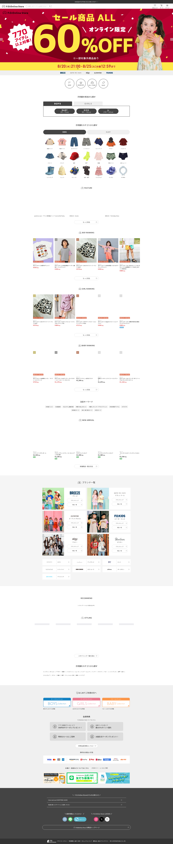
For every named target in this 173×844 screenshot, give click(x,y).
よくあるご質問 (104, 761)
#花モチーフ (98, 401)
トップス (45, 664)
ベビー (105, 664)
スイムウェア (46, 668)
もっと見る (86, 213)
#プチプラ (124, 398)
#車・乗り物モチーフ (87, 401)
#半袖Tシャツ (49, 398)
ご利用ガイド (94, 761)
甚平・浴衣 (121, 664)
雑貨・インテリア (80, 668)
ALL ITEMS (92, 85)
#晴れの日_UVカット (81, 398)
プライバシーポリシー (62, 834)
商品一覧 (74, 495)
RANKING (81, 85)
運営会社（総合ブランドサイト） (101, 834)
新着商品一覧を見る (86, 457)
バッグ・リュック (85, 664)
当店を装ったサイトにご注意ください (59, 797)
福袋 (58, 668)
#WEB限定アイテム (114, 398)
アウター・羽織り (60, 664)
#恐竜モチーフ (75, 401)
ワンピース (70, 664)
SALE (103, 85)
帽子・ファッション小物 (68, 668)
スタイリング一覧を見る (86, 649)
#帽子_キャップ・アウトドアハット (98, 398)
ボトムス (52, 664)
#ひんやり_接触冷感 (68, 398)
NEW (69, 85)
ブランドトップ (75, 491)
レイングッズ (112, 664)
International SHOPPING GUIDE (58, 793)
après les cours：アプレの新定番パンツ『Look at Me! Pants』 (49, 207)
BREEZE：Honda (74, 207)
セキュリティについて (86, 834)
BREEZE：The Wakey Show (112, 207)
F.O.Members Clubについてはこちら (86, 712)
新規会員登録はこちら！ (86, 739)
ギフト (53, 668)
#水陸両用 (57, 398)
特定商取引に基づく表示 (74, 834)
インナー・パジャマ (97, 664)
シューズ (77, 664)
